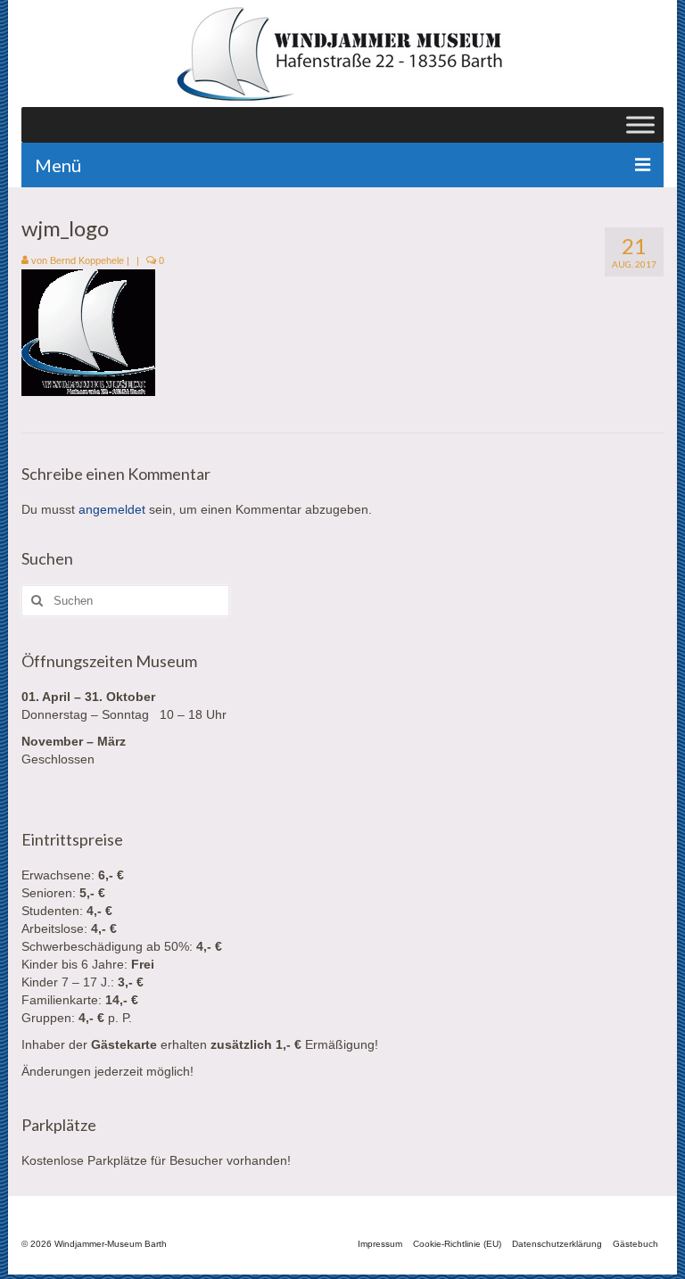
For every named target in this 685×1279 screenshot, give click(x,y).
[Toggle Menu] (640, 124)
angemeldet (111, 509)
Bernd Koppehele (87, 260)
